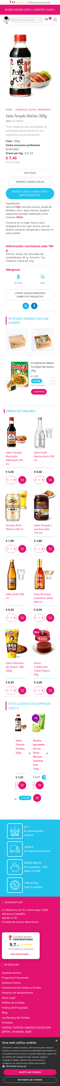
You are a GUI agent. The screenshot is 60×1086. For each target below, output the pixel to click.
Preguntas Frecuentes (15, 977)
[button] (30, 1066)
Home (9, 109)
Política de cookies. (37, 1063)
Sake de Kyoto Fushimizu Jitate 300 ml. (43, 597)
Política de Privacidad (15, 1007)
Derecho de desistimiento (17, 992)
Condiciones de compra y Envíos (21, 987)
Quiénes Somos (11, 972)
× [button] (56, 1041)
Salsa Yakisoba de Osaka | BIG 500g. (15, 666)
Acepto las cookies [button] (30, 1072)
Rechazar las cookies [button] (30, 1079)
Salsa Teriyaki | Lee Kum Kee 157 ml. (43, 529)
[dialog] (30, 1061)
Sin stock (30, 172)
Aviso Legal (8, 997)
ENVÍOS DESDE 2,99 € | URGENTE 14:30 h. (30, 9)
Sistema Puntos (11, 982)
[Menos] (8, 480)
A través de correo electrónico (20, 922)
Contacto (7, 1022)
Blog (4, 1012)
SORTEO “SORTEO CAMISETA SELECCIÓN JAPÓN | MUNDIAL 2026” (26, 1029)
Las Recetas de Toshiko (16, 1017)
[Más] (14, 480)
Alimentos (21, 109)
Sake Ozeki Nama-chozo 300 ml (44, 456)
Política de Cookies (13, 1002)
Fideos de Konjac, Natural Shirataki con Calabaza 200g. (43, 366)
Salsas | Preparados (40, 109)
